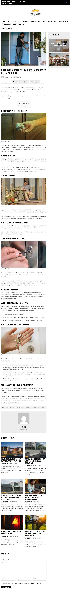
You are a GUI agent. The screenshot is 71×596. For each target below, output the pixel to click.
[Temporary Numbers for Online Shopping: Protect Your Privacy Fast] (35, 486)
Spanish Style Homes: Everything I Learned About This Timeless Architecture (59, 59)
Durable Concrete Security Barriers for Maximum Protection (35, 461)
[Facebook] (64, 2)
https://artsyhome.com (24, 429)
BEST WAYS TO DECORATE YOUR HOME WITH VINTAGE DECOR (27, 407)
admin (6, 77)
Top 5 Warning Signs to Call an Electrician (11, 533)
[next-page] (65, 42)
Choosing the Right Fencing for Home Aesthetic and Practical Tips (35, 534)
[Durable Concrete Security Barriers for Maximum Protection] (35, 450)
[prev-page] (62, 42)
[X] (69, 2)
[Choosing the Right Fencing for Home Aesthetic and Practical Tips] (35, 522)
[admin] (3, 77)
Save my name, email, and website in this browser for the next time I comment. (22, 583)
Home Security (8, 29)
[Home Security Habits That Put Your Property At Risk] (12, 450)
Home (2, 29)
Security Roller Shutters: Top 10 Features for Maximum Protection (12, 497)
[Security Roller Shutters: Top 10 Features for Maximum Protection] (12, 486)
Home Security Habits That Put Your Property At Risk (11, 460)
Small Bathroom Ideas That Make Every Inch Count (58, 45)
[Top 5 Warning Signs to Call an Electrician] (12, 522)
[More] (42, 82)
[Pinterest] (66, 2)
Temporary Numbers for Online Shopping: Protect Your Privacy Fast (34, 497)
